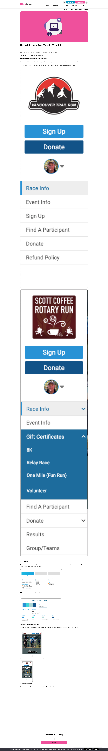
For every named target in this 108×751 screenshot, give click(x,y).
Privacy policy (96, 749)
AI (61, 5)
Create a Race (80, 2)
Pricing (67, 5)
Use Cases (55, 5)
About (84, 5)
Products (47, 5)
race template (51, 686)
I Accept (85, 749)
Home (64, 9)
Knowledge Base (75, 5)
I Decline (90, 749)
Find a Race (70, 2)
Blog (67, 9)
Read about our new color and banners (28, 686)
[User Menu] (86, 2)
